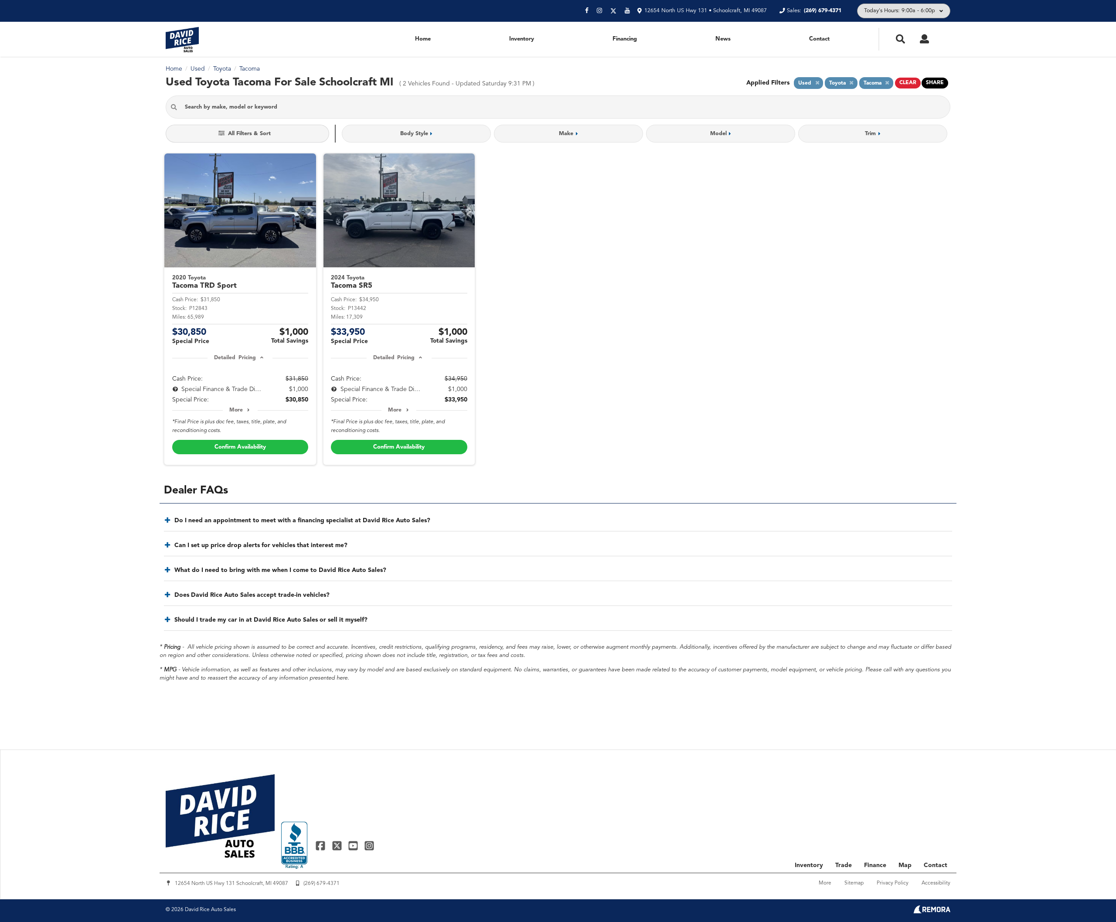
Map (905, 865)
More (236, 410)
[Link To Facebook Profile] (321, 845)
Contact (819, 39)
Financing (624, 39)
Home (423, 39)
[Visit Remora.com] (931, 911)
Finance (875, 865)
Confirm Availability (240, 447)
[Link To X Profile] (338, 845)
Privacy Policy (892, 883)
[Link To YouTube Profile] (354, 845)
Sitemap (854, 883)
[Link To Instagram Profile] (369, 845)
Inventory (521, 39)
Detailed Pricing (234, 358)
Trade (843, 865)
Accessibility (936, 883)
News (723, 39)
